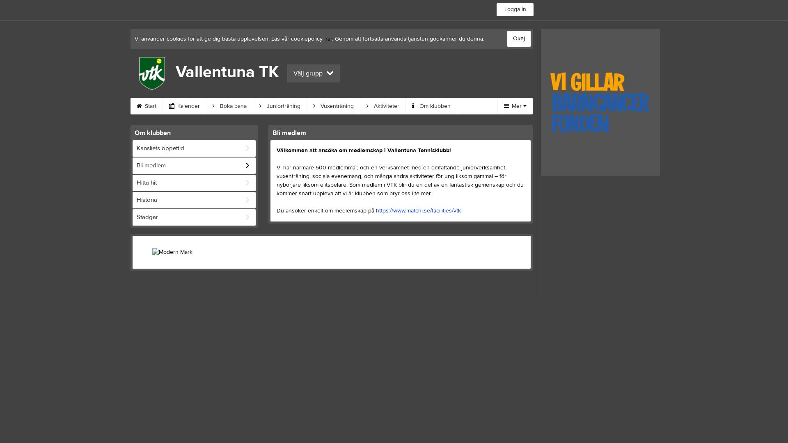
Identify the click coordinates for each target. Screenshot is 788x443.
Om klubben (434, 106)
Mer (516, 106)
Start (149, 106)
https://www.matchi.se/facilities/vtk (418, 211)
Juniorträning (282, 106)
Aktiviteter (385, 106)
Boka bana (232, 106)
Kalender (188, 106)
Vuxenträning (336, 106)
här (328, 39)
